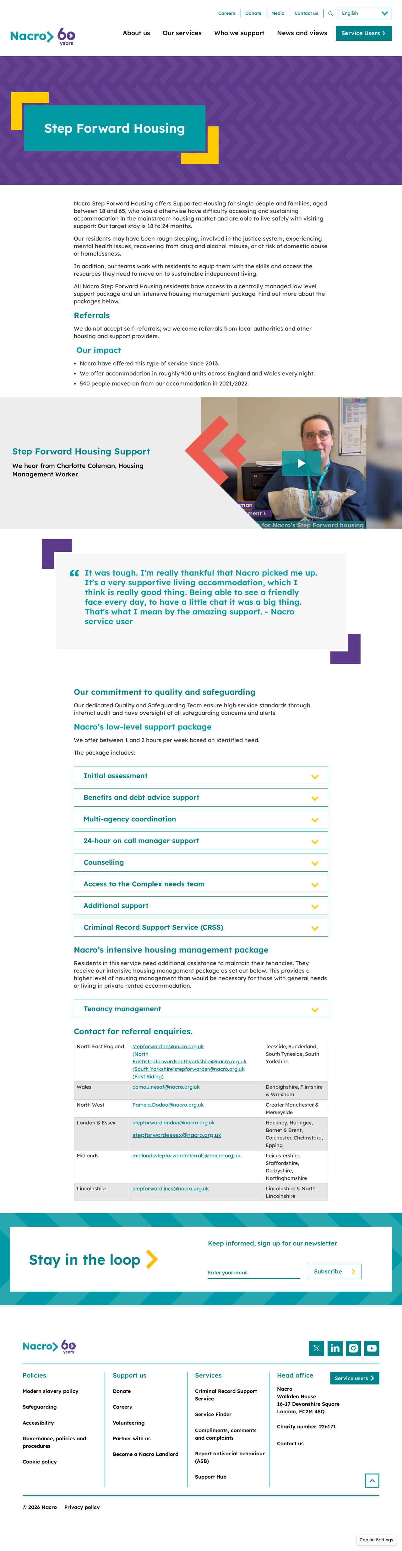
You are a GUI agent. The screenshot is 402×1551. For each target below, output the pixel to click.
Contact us (306, 13)
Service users (351, 1378)
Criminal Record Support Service (226, 1395)
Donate (253, 13)
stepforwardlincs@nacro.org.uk (171, 1188)
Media (278, 13)
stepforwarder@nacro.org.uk (210, 1069)
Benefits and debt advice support (141, 797)
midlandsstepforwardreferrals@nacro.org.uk (187, 1155)
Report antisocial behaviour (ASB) (230, 1457)
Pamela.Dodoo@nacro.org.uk (168, 1105)
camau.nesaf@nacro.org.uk (166, 1087)
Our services (182, 33)
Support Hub (210, 1477)
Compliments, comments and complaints (226, 1434)
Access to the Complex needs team (144, 884)
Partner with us (132, 1438)
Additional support (116, 906)
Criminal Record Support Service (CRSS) (153, 927)
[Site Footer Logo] (50, 1347)
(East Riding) (148, 1076)
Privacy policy (82, 1507)
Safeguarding (40, 1407)
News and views (302, 33)
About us (136, 33)
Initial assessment (116, 776)
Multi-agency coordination (130, 819)
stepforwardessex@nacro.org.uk (177, 1135)
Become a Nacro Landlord (145, 1454)
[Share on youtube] (371, 1348)
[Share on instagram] (353, 1348)
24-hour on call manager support (141, 841)
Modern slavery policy (51, 1391)
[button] (372, 1481)
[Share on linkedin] (335, 1348)
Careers (226, 13)
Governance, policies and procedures (54, 1442)
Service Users (360, 33)
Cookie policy (40, 1461)
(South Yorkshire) (154, 1069)
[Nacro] (44, 37)
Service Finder (213, 1414)
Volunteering (129, 1423)
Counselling (104, 862)
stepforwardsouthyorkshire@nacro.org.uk (196, 1061)
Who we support (239, 33)
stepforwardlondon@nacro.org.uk (174, 1122)
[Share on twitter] (316, 1348)
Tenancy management (122, 1009)
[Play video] (301, 463)
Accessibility (38, 1423)
